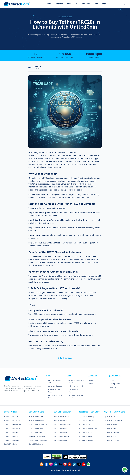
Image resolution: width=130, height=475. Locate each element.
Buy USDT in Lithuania (12, 428)
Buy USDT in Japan (60, 428)
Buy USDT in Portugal (111, 440)
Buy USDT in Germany (86, 416)
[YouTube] (84, 464)
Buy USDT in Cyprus (11, 436)
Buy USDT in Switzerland (62, 424)
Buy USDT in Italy (109, 436)
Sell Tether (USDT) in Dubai (75, 396)
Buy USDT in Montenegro (38, 440)
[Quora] (70, 464)
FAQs (91, 384)
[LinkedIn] (55, 464)
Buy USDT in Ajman (61, 432)
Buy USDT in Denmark (86, 420)
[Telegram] (74, 464)
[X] (79, 464)
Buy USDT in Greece (36, 444)
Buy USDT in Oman (11, 432)
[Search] (125, 4)
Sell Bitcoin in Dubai (76, 386)
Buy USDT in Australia (36, 416)
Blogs (112, 380)
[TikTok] (60, 464)
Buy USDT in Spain (60, 420)
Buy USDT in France (85, 424)
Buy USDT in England (37, 436)
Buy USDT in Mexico (86, 440)
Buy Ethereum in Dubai (54, 390)
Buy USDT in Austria (36, 428)
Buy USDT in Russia (11, 416)
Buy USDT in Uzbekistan (12, 420)
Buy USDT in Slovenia (36, 420)
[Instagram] (51, 464)
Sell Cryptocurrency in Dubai (76, 381)
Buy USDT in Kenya (85, 432)
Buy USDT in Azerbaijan (12, 424)
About (91, 380)
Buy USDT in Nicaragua (12, 440)
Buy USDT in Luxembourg (112, 420)
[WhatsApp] (88, 464)
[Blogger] (41, 464)
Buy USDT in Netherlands (38, 424)
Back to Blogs (66, 358)
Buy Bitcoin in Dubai (55, 386)
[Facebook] (46, 464)
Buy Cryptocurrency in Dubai (55, 381)
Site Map (113, 387)
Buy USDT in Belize (10, 444)
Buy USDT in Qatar (110, 428)
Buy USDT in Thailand (111, 432)
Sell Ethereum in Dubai (74, 390)
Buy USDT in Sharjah (36, 432)
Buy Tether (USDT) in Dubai (55, 396)
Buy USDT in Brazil (85, 436)
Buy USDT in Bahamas (61, 416)
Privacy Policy (115, 384)
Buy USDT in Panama (61, 436)
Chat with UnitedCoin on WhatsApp (84, 345)
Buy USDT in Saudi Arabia (88, 428)
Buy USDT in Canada (110, 416)
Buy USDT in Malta (110, 424)
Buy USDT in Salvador (61, 440)
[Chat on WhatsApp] (125, 470)
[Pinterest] (65, 464)
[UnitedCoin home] (16, 4)
